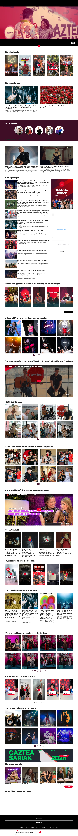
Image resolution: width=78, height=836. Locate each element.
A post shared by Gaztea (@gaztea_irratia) (62, 244)
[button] (73, 65)
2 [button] (36, 355)
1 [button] (33, 355)
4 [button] (42, 670)
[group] (11, 65)
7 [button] (44, 355)
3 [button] (38, 355)
